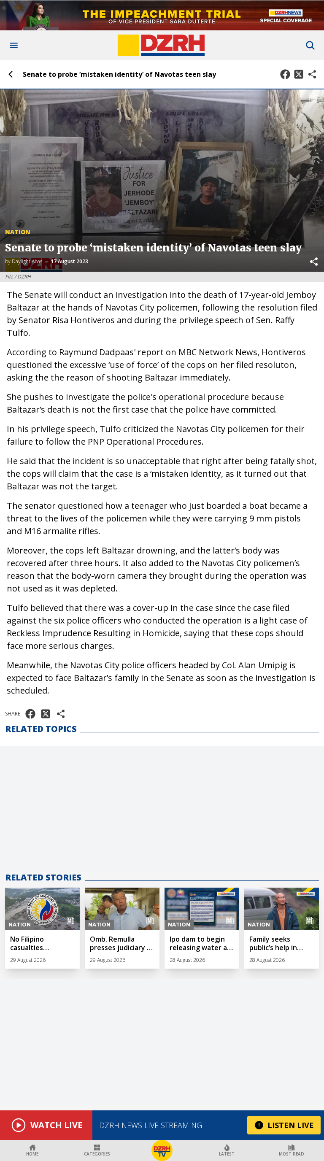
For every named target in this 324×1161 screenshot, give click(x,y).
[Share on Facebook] (285, 74)
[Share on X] (299, 74)
